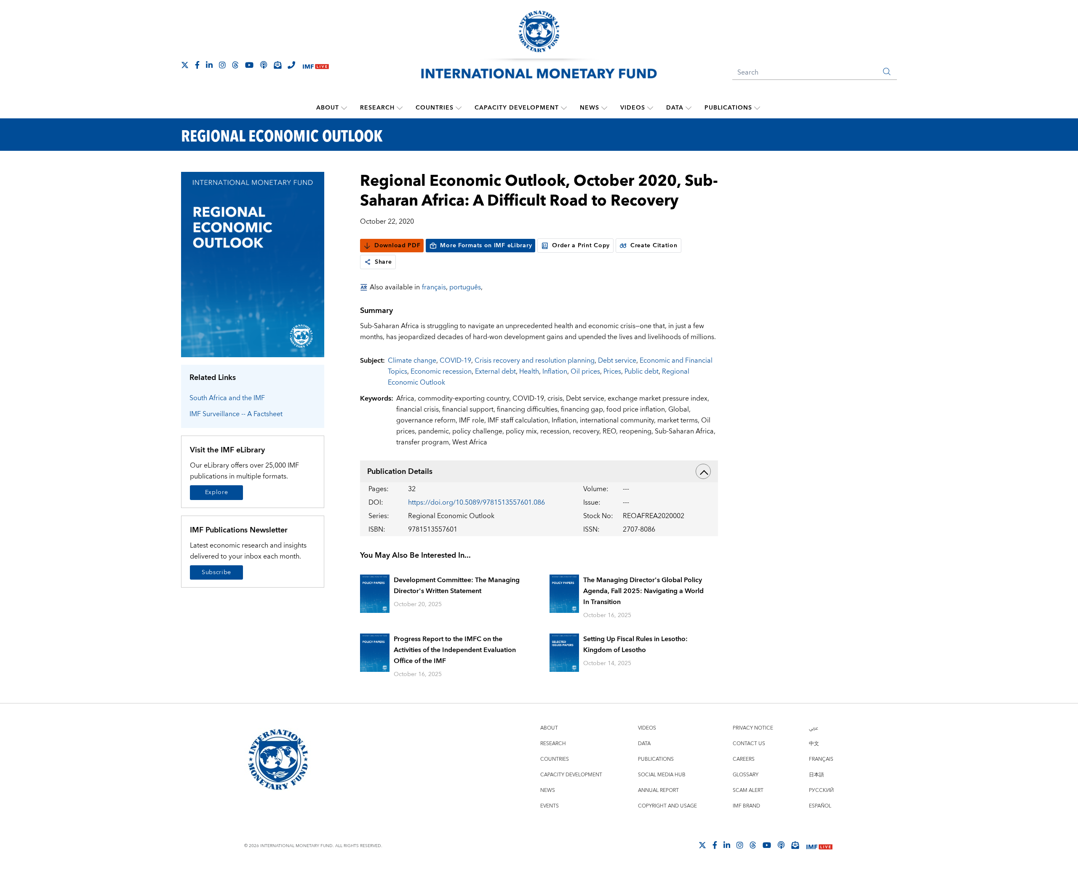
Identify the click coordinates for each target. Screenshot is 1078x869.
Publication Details (399, 471)
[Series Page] (252, 263)
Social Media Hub (662, 774)
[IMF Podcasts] (781, 845)
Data (674, 108)
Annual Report (658, 790)
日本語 (816, 774)
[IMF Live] (316, 65)
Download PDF (397, 246)
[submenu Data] (688, 107)
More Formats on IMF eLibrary (486, 246)
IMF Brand (746, 806)
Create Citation (654, 246)
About (327, 108)
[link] (367, 262)
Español (820, 806)
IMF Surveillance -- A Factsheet (236, 414)
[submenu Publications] (757, 107)
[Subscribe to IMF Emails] (277, 65)
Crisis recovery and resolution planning (535, 360)
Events (549, 806)
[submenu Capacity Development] (564, 107)
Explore (216, 492)
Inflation (554, 371)
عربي (813, 728)
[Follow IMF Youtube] (249, 65)
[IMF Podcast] (263, 65)
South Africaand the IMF (227, 398)
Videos (632, 108)
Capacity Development (517, 108)
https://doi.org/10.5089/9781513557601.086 (476, 502)
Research (377, 108)
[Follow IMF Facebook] (197, 65)
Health (529, 371)
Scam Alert (748, 790)
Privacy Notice (753, 728)
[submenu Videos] (650, 107)
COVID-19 (455, 360)
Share (383, 262)
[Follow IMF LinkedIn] (209, 65)
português (465, 287)
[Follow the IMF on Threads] (235, 65)
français (434, 287)
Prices (612, 371)
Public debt (641, 371)
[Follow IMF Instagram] (222, 65)
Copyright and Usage (667, 806)
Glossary (745, 774)
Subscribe (216, 572)
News (589, 108)
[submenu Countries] (459, 107)
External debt (495, 371)
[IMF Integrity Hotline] (291, 65)
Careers (744, 759)
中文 (814, 743)
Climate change (412, 360)
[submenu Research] (400, 107)
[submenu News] (604, 107)
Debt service (617, 360)
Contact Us (749, 743)
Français (821, 759)
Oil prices (585, 371)
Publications (728, 108)
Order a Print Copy (581, 246)
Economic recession (441, 371)
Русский (821, 790)
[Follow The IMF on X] (185, 65)
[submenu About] (344, 107)
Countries (435, 108)
